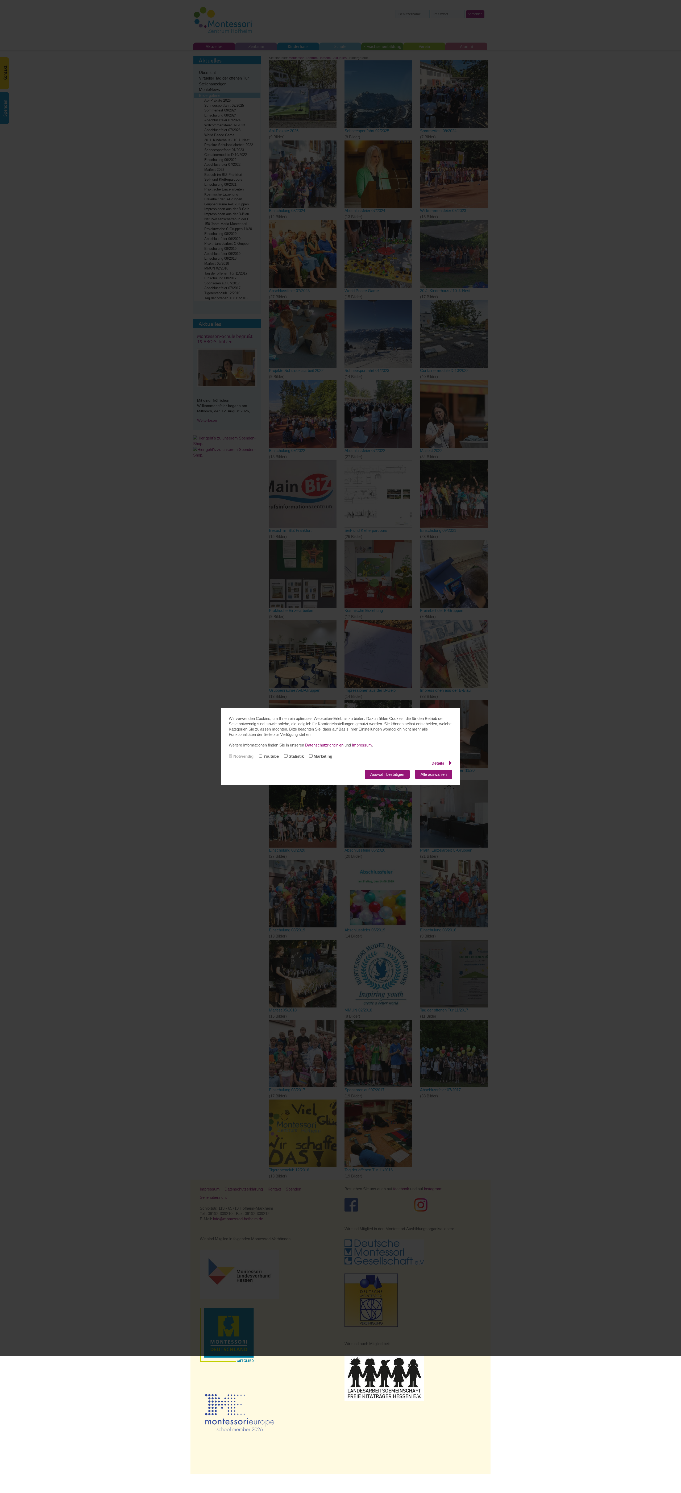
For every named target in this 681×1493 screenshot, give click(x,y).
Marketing (322, 756)
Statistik (296, 756)
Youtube (270, 756)
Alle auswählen (434, 774)
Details (437, 763)
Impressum (362, 745)
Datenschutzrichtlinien (324, 745)
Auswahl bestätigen (387, 774)
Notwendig (243, 756)
